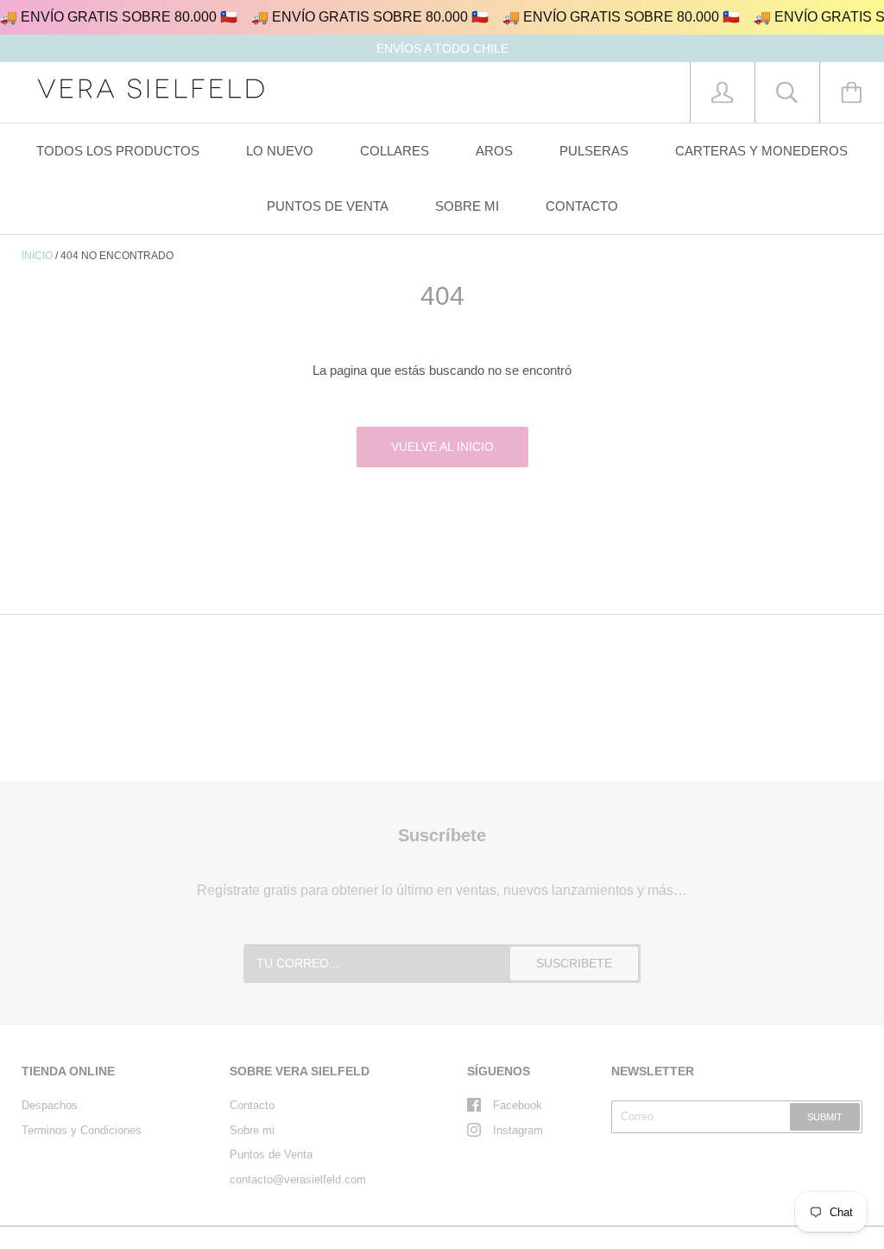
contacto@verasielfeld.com (298, 1179)
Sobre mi (252, 1130)
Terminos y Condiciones (82, 1130)
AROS (494, 150)
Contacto (252, 1105)
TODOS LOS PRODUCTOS (117, 150)
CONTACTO (582, 206)
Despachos (50, 1105)
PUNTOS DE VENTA (327, 206)
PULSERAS (593, 150)
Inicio (37, 256)
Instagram (518, 1130)
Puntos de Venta (271, 1154)
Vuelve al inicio (442, 446)
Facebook (517, 1105)
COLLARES (394, 150)
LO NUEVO (279, 150)
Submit (825, 1117)
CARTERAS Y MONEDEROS (761, 150)
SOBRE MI (467, 206)
